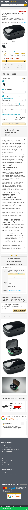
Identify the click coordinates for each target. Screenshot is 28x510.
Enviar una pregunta (19, 310)
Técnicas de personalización (10, 474)
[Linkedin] (7, 451)
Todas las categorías (8, 480)
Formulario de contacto (9, 478)
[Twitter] (5, 451)
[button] (14, 52)
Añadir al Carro (14, 123)
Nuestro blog (7, 464)
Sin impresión (6, 100)
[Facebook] (9, 451)
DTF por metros (7, 462)
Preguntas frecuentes (9, 472)
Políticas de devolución (9, 476)
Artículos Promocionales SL (15, 506)
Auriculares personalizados (15, 290)
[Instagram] (11, 451)
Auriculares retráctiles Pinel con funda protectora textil (17, 403)
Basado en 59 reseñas (16, 497)
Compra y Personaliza (14, 61)
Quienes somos (7, 458)
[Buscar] (25, 5)
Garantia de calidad (8, 460)
